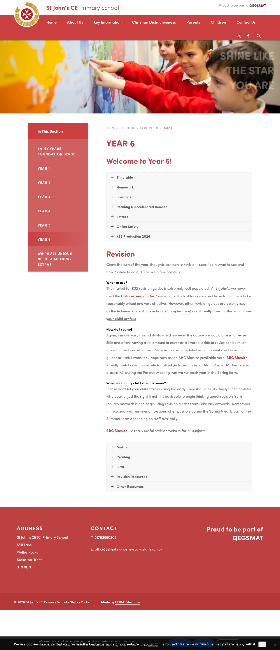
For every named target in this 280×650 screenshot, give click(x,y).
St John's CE (82, 7)
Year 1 (44, 168)
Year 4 (44, 210)
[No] (274, 645)
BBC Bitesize (236, 357)
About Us (75, 22)
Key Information (108, 22)
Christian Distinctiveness (154, 22)
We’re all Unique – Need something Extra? (57, 259)
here (186, 310)
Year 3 (44, 196)
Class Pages (149, 128)
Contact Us (246, 22)
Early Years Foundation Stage (56, 151)
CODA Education (127, 602)
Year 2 (44, 182)
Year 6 (44, 239)
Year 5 (44, 225)
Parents (193, 22)
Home (51, 22)
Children (218, 22)
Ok (262, 644)
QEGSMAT (248, 537)
